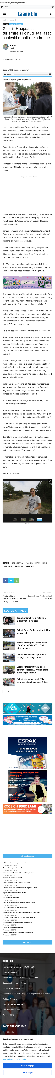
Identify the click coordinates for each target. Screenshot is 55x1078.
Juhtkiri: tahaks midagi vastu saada (14, 863)
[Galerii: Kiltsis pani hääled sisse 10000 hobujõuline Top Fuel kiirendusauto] (9, 645)
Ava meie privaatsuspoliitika (14, 1059)
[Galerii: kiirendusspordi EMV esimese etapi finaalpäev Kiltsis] (9, 682)
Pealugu (12, 24)
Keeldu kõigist (27, 1072)
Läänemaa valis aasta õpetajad (13, 927)
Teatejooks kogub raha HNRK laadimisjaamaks (18, 873)
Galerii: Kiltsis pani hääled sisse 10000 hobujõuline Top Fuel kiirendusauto (32, 645)
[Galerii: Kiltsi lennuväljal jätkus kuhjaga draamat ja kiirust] (9, 657)
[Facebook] (5, 580)
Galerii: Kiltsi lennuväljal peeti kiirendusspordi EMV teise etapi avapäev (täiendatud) (32, 670)
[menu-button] (4, 14)
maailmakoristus (33, 563)
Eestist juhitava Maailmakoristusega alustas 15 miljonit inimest (14, 599)
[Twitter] (11, 580)
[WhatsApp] (16, 580)
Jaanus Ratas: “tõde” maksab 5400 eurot (40, 597)
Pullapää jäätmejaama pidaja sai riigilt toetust (18, 932)
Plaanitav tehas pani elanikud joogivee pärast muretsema (21, 912)
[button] (51, 13)
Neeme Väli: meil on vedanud (12, 878)
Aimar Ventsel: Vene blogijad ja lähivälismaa (17, 922)
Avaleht (5, 20)
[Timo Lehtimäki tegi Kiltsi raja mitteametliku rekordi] (9, 621)
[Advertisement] (27, 194)
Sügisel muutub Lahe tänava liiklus (14, 893)
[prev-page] (4, 691)
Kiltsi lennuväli (17, 563)
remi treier (8, 566)
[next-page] (8, 691)
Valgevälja (29, 566)
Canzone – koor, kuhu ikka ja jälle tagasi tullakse (19, 917)
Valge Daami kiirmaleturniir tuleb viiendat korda (19, 902)
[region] (27, 1056)
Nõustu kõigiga (27, 1065)
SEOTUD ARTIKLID (15, 610)
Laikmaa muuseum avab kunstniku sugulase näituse (20, 888)
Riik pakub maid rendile (11, 898)
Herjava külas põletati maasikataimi (14, 868)
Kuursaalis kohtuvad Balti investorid (15, 907)
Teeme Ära (19, 566)
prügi (44, 563)
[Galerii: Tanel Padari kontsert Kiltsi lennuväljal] (9, 633)
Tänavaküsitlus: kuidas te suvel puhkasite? (17, 883)
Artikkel (13, 20)
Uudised (19, 24)
